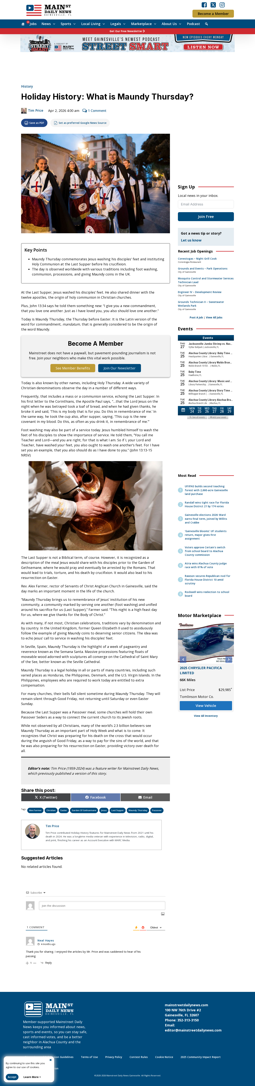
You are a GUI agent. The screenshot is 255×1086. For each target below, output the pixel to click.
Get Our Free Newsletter (126, 31)
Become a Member (213, 13)
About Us (169, 23)
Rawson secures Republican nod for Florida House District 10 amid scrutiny (207, 579)
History (27, 86)
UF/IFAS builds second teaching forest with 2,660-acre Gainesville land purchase (206, 490)
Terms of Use (89, 1057)
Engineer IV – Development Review (199, 292)
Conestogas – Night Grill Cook (197, 258)
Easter (63, 810)
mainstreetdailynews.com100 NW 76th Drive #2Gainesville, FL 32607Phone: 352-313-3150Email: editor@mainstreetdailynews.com (193, 1017)
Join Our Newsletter (120, 368)
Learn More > (32, 1077)
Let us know (191, 240)
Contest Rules (139, 1057)
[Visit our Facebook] (204, 5)
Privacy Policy (113, 1057)
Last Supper (117, 810)
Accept (12, 1077)
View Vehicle (206, 705)
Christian (51, 810)
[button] (183, 659)
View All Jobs (214, 317)
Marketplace (141, 23)
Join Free (206, 216)
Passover (157, 810)
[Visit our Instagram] (222, 5)
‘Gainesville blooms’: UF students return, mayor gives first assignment (205, 534)
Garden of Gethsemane (84, 810)
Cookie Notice (164, 1057)
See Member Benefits (73, 368)
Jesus (104, 810)
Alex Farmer (35, 810)
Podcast (193, 23)
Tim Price (35, 110)
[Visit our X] (213, 5)
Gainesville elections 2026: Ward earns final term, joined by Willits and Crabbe (206, 518)
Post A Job (196, 317)
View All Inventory (206, 716)
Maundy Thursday (138, 810)
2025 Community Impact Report (201, 1057)
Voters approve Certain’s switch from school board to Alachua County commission (205, 551)
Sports (66, 23)
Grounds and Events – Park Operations (202, 268)
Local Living (90, 23)
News (46, 23)
